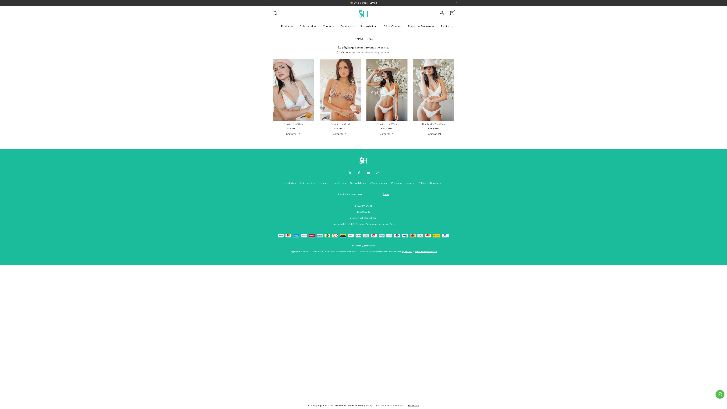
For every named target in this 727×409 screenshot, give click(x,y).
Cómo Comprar (393, 26)
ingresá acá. (407, 251)
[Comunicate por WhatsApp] (720, 394)
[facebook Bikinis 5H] (358, 172)
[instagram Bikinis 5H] (349, 172)
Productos (287, 26)
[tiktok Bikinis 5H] (377, 172)
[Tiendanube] (363, 246)
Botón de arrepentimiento (426, 251)
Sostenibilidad (368, 26)
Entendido (413, 405)
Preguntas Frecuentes (421, 26)
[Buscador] (276, 13)
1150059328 (363, 211)
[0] (450, 14)
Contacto (328, 26)
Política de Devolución (430, 183)
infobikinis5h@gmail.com (363, 217)
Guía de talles (308, 26)
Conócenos (347, 26)
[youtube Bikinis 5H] (368, 172)
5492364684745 (363, 205)
